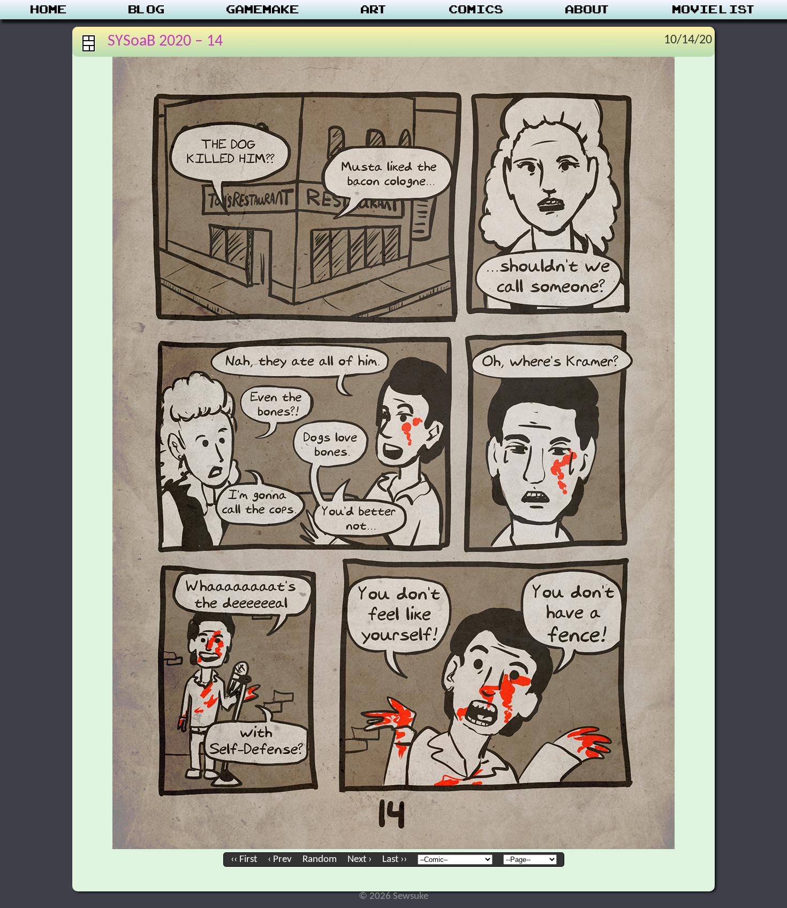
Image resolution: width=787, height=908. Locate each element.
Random (319, 859)
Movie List (714, 10)
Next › (359, 859)
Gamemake (262, 10)
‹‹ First (244, 859)
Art (374, 10)
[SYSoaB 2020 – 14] (393, 847)
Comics (476, 10)
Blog (146, 10)
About (588, 10)
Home (49, 10)
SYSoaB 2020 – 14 (165, 41)
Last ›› (394, 859)
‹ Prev (280, 859)
